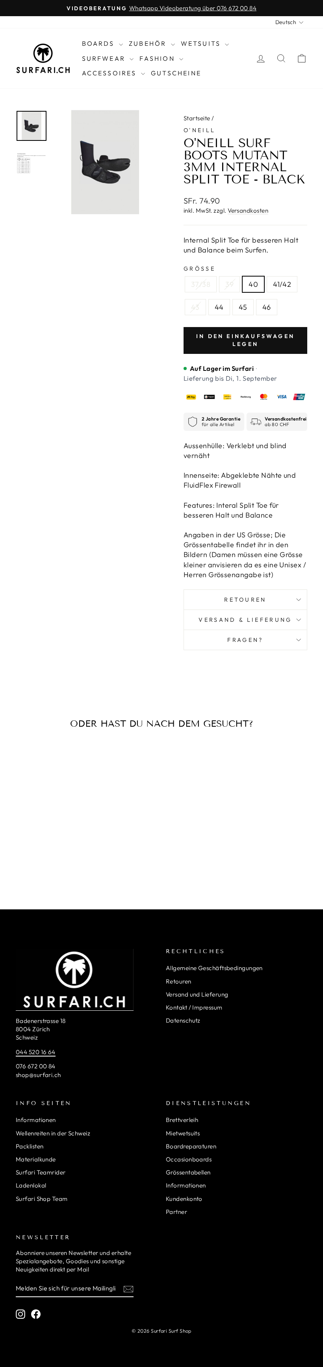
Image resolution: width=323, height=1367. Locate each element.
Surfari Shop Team (42, 1198)
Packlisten (30, 1146)
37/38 (200, 284)
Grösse (199, 268)
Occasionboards (189, 1159)
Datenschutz (183, 1020)
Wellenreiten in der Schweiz (53, 1133)
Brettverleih (182, 1120)
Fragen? (245, 639)
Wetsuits (202, 43)
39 (229, 284)
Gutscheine (176, 73)
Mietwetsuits (183, 1133)
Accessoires (110, 73)
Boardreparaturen (191, 1146)
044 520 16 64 (36, 1052)
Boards (99, 43)
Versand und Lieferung (197, 994)
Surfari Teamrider (41, 1172)
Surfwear (105, 58)
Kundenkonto (184, 1198)
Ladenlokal (31, 1185)
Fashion (158, 58)
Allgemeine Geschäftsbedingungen (214, 968)
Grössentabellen (188, 1172)
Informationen (36, 1120)
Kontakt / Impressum (194, 1007)
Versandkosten (248, 210)
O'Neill (199, 130)
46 (266, 307)
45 (243, 307)
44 (219, 307)
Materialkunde (36, 1159)
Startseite (197, 118)
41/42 (282, 284)
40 (253, 284)
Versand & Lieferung (245, 619)
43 (195, 307)
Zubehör (149, 43)
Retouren (245, 599)
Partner (176, 1212)
